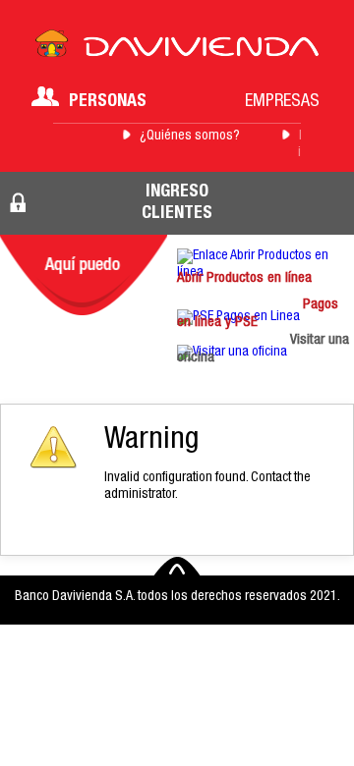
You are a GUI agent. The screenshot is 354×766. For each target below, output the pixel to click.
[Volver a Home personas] (177, 49)
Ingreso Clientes (177, 203)
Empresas (282, 102)
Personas (108, 102)
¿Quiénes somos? (190, 136)
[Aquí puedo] (83, 275)
